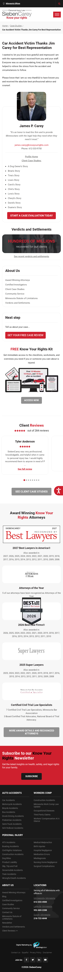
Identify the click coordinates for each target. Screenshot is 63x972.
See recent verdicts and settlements (31, 256)
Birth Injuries (39, 846)
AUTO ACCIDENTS (12, 793)
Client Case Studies (14, 289)
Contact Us (7, 912)
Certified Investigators (16, 284)
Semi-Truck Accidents (12, 824)
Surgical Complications (44, 866)
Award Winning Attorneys (17, 280)
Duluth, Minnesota (42, 915)
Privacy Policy (35, 952)
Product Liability (9, 862)
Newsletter (7, 923)
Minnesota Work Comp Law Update (46, 805)
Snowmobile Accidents (12, 870)
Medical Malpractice (43, 842)
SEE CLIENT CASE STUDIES (31, 491)
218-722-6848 (40, 918)
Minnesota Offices (13, 3)
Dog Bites (6, 858)
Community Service (14, 293)
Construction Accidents (12, 854)
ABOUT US (8, 885)
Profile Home (31, 156)
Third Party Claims (42, 814)
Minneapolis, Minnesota (44, 898)
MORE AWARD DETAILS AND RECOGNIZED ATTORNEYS (31, 732)
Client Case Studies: (31, 160)
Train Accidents (9, 874)
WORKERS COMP (43, 793)
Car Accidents (8, 800)
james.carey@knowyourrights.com (31, 145)
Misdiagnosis (40, 858)
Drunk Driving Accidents (13, 816)
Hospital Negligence (43, 850)
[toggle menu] (57, 14)
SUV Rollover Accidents (12, 828)
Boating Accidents (10, 846)
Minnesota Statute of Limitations (21, 298)
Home (5, 26)
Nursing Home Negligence (45, 862)
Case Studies (16, 26)
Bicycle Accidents (10, 808)
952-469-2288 (40, 910)
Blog (4, 896)
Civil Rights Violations (12, 850)
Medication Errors (42, 854)
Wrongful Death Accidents (14, 878)
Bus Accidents (8, 812)
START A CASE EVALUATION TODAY (31, 215)
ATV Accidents (8, 842)
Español (25, 952)
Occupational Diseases (44, 810)
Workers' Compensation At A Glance (46, 819)
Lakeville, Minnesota (43, 906)
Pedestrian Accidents (11, 820)
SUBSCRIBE (31, 776)
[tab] (24, 480)
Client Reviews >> (10, 931)
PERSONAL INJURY (12, 835)
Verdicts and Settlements (17, 303)
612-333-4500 (40, 902)
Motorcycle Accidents (12, 804)
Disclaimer (47, 952)
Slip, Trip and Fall (9, 866)
